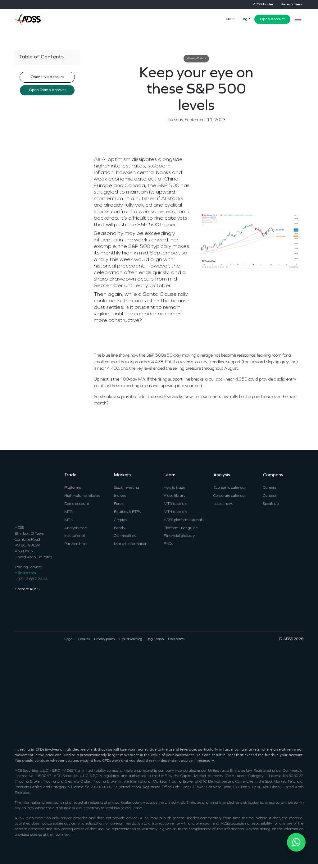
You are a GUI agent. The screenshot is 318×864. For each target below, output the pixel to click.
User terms (176, 639)
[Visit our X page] (25, 658)
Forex (118, 503)
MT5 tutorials (175, 503)
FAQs (168, 543)
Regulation (155, 639)
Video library (174, 495)
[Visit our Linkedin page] (33, 658)
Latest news (223, 503)
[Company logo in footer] (28, 494)
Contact (269, 495)
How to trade (174, 487)
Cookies (84, 639)
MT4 (68, 520)
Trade (70, 475)
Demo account (76, 503)
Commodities (125, 535)
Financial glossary (179, 535)
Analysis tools (75, 528)
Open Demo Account (47, 90)
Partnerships (75, 543)
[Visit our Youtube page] (40, 658)
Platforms (72, 487)
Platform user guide (181, 528)
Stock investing (126, 487)
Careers (269, 487)
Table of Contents (41, 57)
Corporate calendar (229, 495)
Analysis (221, 475)
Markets (122, 475)
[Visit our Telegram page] (18, 705)
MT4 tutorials (175, 511)
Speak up (271, 503)
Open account (272, 19)
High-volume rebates (82, 495)
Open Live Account (47, 77)
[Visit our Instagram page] (47, 658)
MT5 (68, 511)
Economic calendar (229, 487)
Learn (169, 475)
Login (246, 19)
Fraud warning (130, 639)
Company (273, 475)
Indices (120, 495)
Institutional (74, 535)
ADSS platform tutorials (183, 520)
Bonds (119, 528)
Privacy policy (104, 639)
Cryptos (120, 520)
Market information (131, 543)
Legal (69, 639)
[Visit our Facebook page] (18, 658)
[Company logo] (28, 19)
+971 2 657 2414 (31, 579)
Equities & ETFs (127, 511)
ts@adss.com (25, 573)
